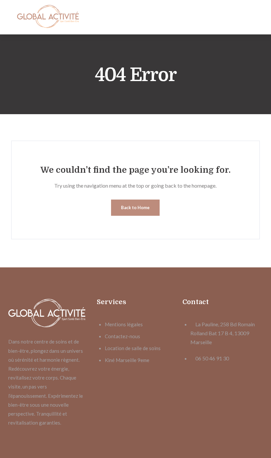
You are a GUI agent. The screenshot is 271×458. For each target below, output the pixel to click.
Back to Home (135, 207)
